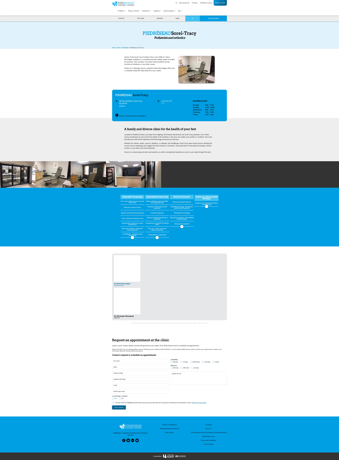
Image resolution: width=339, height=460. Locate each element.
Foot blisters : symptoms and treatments (132, 234)
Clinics (119, 47)
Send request (119, 407)
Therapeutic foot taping (182, 213)
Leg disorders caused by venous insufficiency (132, 223)
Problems (121, 11)
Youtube (137, 441)
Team (177, 18)
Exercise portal (184, 3)
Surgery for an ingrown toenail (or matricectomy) (206, 203)
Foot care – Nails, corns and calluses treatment (157, 229)
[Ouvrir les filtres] (176, 2)
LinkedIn (132, 441)
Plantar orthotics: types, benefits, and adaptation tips (157, 202)
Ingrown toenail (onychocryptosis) (132, 213)
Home (114, 47)
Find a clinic (220, 3)
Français (194, 3)
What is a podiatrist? (169, 425)
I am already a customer (120, 396)
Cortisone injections (157, 213)
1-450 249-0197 (166, 101)
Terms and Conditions (208, 440)
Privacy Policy (208, 444)
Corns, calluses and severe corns (132, 218)
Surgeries (156, 11)
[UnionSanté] (168, 456)
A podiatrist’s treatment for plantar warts (157, 223)
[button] (132, 237)
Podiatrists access (206, 3)
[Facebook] (116, 115)
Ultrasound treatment (181, 224)
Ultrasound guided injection (182, 202)
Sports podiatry (169, 11)
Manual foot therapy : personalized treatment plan (182, 218)
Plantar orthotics (133, 11)
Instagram (128, 441)
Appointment (213, 18)
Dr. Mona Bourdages (122, 284)
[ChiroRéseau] (180, 456)
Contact (121, 18)
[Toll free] (193, 18)
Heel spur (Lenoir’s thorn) (132, 207)
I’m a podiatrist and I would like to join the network (209, 432)
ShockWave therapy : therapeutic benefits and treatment (182, 207)
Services (160, 18)
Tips (179, 11)
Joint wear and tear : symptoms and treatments (132, 229)
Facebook (124, 441)
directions (122, 106)
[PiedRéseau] (130, 426)
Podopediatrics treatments (157, 235)
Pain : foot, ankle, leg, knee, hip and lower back (132, 202)
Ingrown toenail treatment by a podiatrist (157, 218)
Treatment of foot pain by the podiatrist (157, 207)
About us (208, 428)
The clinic (140, 18)
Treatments (146, 11)
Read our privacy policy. (199, 402)
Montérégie (125, 47)
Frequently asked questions (169, 428)
